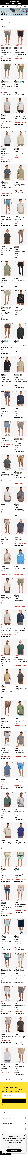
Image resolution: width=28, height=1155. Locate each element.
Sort (21, 22)
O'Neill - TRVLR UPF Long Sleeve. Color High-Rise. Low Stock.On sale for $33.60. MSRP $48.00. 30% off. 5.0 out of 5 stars (7, 146)
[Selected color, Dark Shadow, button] (2, 48)
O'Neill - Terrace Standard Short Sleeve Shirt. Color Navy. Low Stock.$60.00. (20, 501)
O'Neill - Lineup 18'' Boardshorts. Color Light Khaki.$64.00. (7, 532)
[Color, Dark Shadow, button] (7, 307)
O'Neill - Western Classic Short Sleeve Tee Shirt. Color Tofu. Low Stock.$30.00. (7, 501)
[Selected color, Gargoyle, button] (15, 439)
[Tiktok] (9, 1112)
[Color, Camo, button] (5, 970)
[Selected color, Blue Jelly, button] (2, 937)
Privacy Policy (17, 1142)
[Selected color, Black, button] (15, 48)
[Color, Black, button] (20, 375)
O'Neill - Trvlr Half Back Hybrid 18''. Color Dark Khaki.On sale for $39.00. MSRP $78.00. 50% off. (20, 469)
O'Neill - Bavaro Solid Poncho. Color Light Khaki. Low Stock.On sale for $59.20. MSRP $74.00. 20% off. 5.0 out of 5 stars (20, 146)
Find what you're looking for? (13, 1080)
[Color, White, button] (18, 504)
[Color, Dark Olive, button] (20, 472)
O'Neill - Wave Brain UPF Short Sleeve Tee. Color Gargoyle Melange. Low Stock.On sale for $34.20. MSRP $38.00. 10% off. (20, 745)
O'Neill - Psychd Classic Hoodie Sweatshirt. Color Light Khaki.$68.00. (7, 835)
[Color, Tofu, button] (23, 439)
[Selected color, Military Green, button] (15, 81)
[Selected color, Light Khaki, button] (15, 149)
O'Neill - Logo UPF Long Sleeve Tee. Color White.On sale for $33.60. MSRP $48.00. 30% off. (7, 1061)
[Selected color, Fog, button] (15, 970)
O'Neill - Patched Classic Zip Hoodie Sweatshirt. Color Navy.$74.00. (20, 623)
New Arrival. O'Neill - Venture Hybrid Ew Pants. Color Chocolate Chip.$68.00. (20, 243)
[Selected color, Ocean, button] (2, 970)
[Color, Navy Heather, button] (20, 970)
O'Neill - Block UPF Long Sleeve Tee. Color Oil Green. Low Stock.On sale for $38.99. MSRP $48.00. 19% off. (20, 714)
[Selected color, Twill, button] (15, 375)
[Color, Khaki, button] (18, 439)
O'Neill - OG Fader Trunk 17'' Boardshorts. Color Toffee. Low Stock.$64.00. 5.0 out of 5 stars (7, 714)
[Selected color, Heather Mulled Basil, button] (2, 81)
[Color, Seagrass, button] (5, 183)
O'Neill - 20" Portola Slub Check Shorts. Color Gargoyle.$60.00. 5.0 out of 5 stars (20, 436)
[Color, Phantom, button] (18, 149)
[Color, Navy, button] (7, 48)
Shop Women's (16, 14)
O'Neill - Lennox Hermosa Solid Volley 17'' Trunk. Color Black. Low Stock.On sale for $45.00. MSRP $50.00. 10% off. (20, 45)
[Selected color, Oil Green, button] (15, 595)
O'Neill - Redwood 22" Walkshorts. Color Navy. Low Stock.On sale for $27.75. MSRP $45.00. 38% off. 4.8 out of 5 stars (20, 934)
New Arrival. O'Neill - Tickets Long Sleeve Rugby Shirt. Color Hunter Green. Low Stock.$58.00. (20, 305)
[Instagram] (4, 1112)
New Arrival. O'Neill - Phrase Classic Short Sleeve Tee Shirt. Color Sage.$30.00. (7, 273)
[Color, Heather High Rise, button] (7, 81)
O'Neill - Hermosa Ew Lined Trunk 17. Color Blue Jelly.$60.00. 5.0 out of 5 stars (7, 934)
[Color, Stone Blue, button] (5, 115)
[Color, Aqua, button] (20, 81)
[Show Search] (17, 6)
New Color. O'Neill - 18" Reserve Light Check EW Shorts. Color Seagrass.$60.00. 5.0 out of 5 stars (7, 305)
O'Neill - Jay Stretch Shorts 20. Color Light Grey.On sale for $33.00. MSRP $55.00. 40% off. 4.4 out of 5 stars (7, 1030)
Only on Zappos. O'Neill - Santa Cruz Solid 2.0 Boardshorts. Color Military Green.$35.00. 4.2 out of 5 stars (20, 79)
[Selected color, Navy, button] (15, 504)
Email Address (7, 1095)
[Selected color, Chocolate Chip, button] (15, 247)
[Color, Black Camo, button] (5, 937)
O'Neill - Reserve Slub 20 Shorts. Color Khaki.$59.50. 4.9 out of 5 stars (20, 1061)
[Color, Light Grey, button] (18, 81)
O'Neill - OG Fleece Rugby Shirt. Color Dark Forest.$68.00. (7, 806)
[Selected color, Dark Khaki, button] (2, 341)
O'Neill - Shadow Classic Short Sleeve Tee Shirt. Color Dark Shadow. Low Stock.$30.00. (20, 683)
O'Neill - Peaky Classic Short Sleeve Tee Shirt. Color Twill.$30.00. (7, 683)
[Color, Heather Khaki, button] (5, 81)
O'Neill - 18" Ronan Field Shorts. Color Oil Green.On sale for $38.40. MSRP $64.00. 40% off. (20, 592)
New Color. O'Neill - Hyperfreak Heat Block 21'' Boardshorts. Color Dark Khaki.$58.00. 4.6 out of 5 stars (7, 338)
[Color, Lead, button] (18, 375)
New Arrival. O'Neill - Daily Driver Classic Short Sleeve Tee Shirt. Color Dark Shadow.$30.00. (7, 243)
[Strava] (14, 1112)
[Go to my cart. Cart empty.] (21, 6)
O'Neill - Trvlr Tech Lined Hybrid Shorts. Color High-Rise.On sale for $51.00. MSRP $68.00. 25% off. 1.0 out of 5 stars (7, 745)
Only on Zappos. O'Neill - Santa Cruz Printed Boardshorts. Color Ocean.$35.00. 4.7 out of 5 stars (7, 968)
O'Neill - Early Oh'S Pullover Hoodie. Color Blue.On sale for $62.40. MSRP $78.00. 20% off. (20, 561)
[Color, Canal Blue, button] (18, 48)
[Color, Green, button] (7, 341)
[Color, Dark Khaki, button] (10, 48)
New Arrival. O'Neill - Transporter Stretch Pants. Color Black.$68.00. (20, 273)
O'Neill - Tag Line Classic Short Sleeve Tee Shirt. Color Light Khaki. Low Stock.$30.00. (7, 652)
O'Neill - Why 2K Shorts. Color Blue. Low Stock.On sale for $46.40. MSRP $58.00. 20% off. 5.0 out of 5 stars (20, 775)
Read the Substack (16, 3)
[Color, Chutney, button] (20, 48)
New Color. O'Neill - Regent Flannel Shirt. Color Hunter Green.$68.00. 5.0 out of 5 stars (20, 338)
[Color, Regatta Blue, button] (5, 341)
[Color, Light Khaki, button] (5, 48)
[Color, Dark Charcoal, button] (23, 81)
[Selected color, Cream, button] (2, 869)
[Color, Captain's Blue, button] (18, 595)
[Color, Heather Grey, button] (18, 247)
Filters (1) (8, 22)
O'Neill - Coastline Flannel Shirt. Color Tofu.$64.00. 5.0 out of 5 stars (20, 806)
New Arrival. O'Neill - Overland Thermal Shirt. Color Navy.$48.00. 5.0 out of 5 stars (20, 404)
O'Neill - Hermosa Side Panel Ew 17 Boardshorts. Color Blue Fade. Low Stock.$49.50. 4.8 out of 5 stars (7, 212)
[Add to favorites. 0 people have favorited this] (12, 31)
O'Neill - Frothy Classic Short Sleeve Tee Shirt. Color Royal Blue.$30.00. (20, 835)
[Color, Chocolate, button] (20, 439)
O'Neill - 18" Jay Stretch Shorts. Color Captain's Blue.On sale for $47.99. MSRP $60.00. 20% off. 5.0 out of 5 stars (7, 436)
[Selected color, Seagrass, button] (2, 307)
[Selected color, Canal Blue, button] (15, 869)
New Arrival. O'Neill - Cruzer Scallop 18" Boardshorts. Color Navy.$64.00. (7, 404)
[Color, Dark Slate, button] (18, 472)
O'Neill (3, 27)
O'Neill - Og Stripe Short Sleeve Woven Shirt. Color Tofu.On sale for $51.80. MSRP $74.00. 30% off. (7, 561)
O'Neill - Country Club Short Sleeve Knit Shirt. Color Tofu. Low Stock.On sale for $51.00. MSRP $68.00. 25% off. (7, 592)
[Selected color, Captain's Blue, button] (2, 903)
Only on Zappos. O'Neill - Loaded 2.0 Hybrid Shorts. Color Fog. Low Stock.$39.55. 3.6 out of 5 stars (20, 968)
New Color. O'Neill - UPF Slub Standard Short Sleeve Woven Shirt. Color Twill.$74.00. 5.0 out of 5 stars (20, 372)
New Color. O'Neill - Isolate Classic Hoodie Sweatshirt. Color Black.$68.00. (7, 372)
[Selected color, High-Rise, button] (2, 115)
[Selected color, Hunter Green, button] (15, 341)
